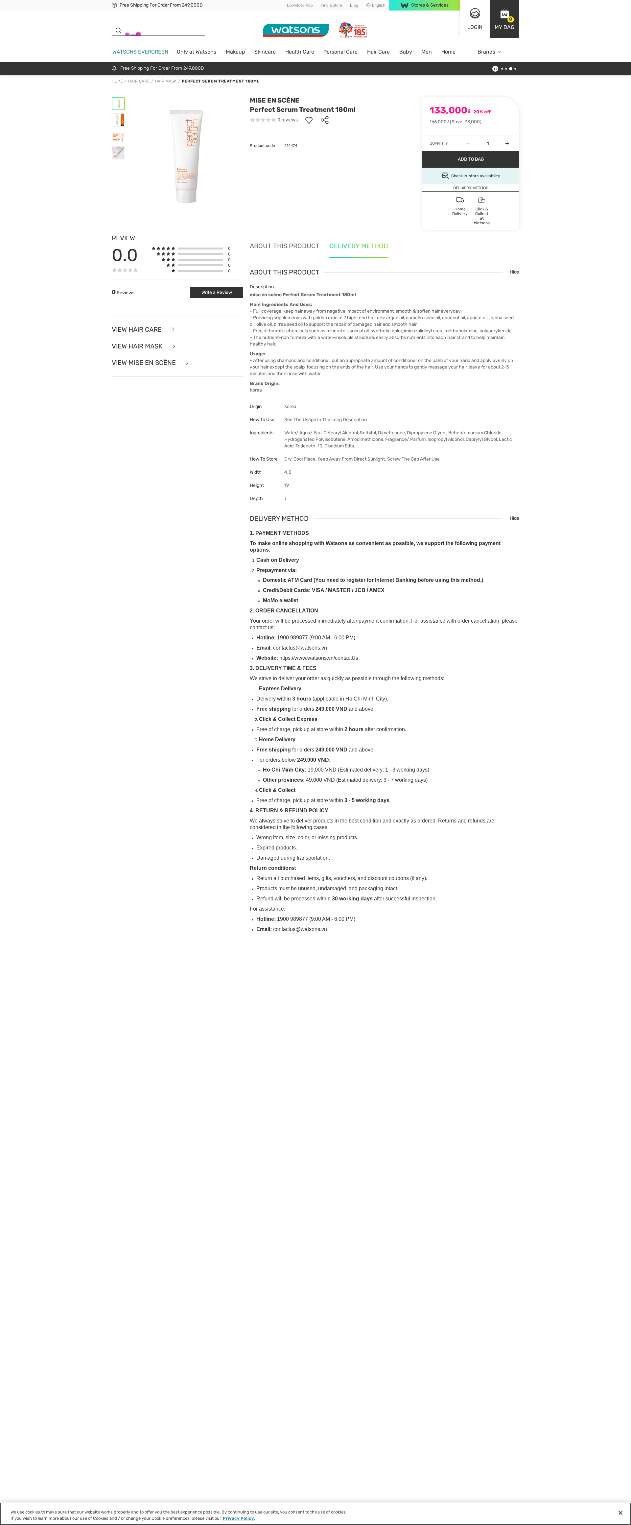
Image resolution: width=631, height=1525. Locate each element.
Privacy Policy (238, 1518)
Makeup (235, 52)
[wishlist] (309, 120)
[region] (315, 1513)
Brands (486, 52)
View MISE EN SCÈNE (144, 362)
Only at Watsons (196, 52)
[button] (504, 19)
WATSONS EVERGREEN (140, 52)
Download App (300, 5)
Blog (354, 5)
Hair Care (378, 52)
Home (448, 52)
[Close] (620, 1513)
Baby (405, 52)
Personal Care (340, 52)
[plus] (507, 143)
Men (426, 52)
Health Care (299, 52)
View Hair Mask (138, 346)
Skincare (265, 52)
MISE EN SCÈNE (274, 100)
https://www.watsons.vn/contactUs (318, 658)
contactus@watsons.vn (300, 648)
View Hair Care (137, 329)
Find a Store (331, 5)
